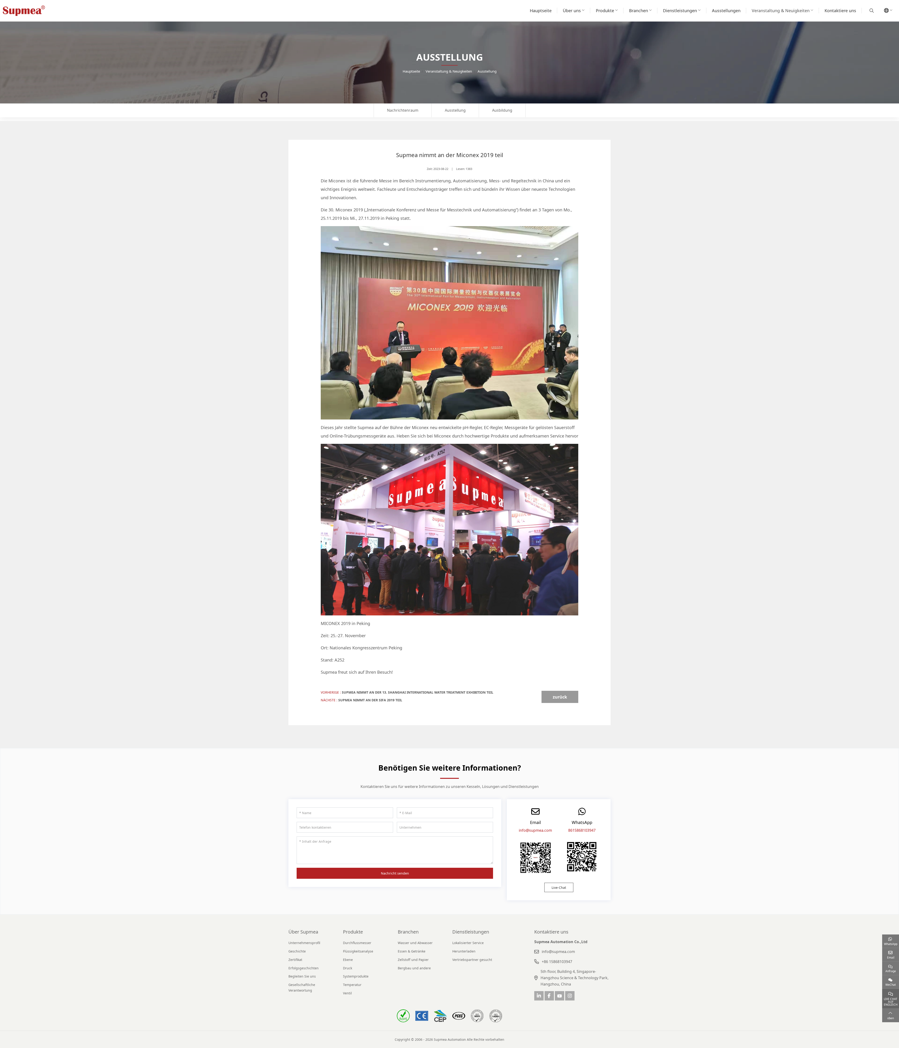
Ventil (347, 993)
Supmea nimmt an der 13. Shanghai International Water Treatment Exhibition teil (417, 692)
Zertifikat (295, 959)
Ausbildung (502, 110)
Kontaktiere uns (840, 10)
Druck (347, 968)
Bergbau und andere (414, 968)
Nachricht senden (395, 873)
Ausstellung (455, 110)
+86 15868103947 (557, 961)
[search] (871, 10)
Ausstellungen (726, 10)
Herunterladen (463, 951)
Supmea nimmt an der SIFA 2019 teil (370, 700)
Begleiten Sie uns (302, 976)
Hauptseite (541, 10)
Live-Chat (559, 887)
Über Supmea (303, 932)
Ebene (348, 959)
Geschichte (297, 951)
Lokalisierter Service (468, 943)
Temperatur (352, 984)
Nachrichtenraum (402, 110)
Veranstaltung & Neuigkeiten (781, 10)
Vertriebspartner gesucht (472, 959)
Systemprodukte (355, 976)
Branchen (638, 10)
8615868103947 (582, 830)
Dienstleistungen (680, 10)
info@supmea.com (535, 830)
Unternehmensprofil (304, 943)
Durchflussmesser (357, 943)
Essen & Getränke (411, 951)
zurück (560, 697)
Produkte (605, 10)
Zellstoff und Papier (413, 959)
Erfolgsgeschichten (303, 968)
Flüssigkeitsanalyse (358, 951)
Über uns (572, 10)
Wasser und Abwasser (415, 943)
